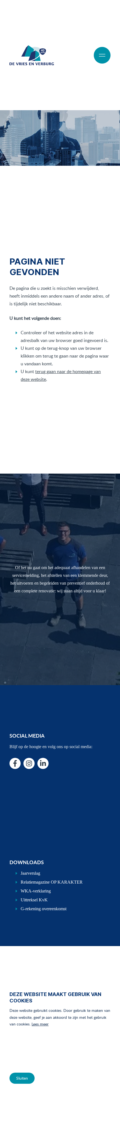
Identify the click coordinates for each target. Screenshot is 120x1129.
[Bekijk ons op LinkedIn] (43, 763)
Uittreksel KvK (34, 899)
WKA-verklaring (36, 891)
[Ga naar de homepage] (31, 55)
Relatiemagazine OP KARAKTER (52, 882)
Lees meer (40, 1024)
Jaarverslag (30, 873)
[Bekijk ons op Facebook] (15, 763)
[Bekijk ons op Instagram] (29, 763)
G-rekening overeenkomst (43, 908)
